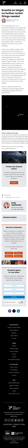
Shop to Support (14, 388)
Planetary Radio (14, 348)
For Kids (14, 338)
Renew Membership (14, 383)
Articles (18, 197)
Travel (14, 391)
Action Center (14, 367)
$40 (18, 256)
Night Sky (14, 333)
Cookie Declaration (14, 442)
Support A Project (14, 385)
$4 (9, 253)
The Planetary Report (14, 359)
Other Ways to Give (14, 393)
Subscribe (13, 297)
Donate (14, 182)
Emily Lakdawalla (16, 204)
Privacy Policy (21, 299)
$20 (9, 256)
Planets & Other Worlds (14, 327)
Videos (14, 354)
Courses (14, 357)
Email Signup (14, 370)
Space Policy (14, 335)
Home (13, 197)
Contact (14, 375)
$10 (18, 253)
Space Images (14, 351)
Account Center (7, 424)
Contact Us (16, 424)
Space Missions (14, 330)
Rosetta (17, 26)
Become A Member (14, 372)
